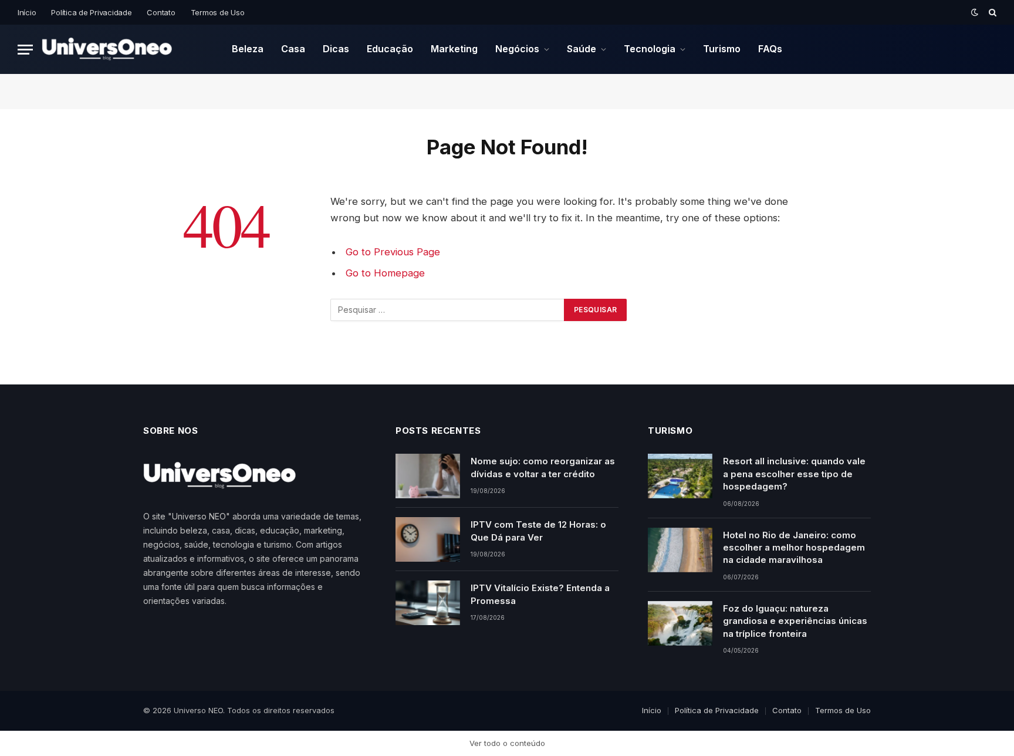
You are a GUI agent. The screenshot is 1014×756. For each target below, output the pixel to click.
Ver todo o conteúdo (507, 743)
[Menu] (25, 49)
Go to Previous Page (393, 252)
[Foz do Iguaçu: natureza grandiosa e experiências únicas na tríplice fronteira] (680, 623)
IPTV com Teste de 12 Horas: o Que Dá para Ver (538, 530)
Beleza (247, 49)
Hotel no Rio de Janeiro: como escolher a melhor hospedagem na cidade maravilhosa (794, 547)
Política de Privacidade (91, 12)
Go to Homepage (385, 273)
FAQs (770, 49)
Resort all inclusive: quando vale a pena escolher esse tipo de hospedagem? (794, 473)
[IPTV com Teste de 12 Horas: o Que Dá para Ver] (428, 539)
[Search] (991, 12)
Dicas (336, 49)
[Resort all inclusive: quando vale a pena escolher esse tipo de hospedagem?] (680, 476)
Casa (293, 49)
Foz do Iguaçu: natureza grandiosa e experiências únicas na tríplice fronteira (795, 621)
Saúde (581, 49)
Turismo (722, 49)
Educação (390, 49)
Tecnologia (649, 49)
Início (27, 12)
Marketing (454, 49)
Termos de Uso (218, 12)
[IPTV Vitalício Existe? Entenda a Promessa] (428, 602)
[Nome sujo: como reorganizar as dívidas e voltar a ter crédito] (428, 476)
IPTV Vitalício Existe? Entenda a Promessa (540, 594)
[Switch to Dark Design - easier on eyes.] (974, 12)
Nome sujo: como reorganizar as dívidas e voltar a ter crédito (543, 467)
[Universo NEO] (107, 49)
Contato (161, 12)
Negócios (517, 49)
